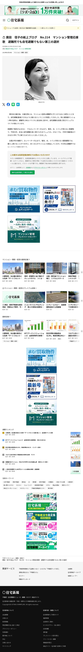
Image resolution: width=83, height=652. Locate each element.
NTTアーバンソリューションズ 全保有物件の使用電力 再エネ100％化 (34, 335)
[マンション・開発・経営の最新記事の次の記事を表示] (82, 272)
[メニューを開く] (4, 20)
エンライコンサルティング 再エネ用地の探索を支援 (34, 307)
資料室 (45, 632)
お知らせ (5, 618)
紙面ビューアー (73, 576)
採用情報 (5, 622)
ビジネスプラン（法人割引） (52, 625)
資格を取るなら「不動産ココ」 (29, 572)
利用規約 (28, 167)
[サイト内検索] (67, 20)
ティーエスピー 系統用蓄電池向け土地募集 (56, 306)
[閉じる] (78, 28)
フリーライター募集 (49, 639)
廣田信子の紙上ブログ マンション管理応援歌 (18, 49)
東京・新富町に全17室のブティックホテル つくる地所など (34, 278)
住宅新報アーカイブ (74, 572)
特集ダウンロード (24, 579)
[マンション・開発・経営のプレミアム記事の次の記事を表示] (82, 301)
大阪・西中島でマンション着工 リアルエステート (56, 277)
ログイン (75, 20)
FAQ (3, 639)
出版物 (70, 569)
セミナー (22, 576)
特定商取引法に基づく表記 (10, 625)
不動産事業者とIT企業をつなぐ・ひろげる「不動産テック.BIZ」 (39, 569)
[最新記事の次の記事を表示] (82, 331)
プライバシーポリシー (40, 167)
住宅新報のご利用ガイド (51, 615)
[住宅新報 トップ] (15, 20)
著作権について (7, 636)
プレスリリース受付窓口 (51, 636)
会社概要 (5, 615)
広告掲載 (46, 629)
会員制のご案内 (48, 622)
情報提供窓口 (47, 643)
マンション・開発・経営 (15, 558)
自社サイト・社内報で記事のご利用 (54, 646)
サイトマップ (6, 646)
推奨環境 (46, 618)
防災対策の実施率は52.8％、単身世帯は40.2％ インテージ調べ (56, 335)
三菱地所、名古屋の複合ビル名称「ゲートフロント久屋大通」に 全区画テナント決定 (12, 279)
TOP (3, 558)
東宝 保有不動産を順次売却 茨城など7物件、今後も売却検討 (12, 307)
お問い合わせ (6, 643)
